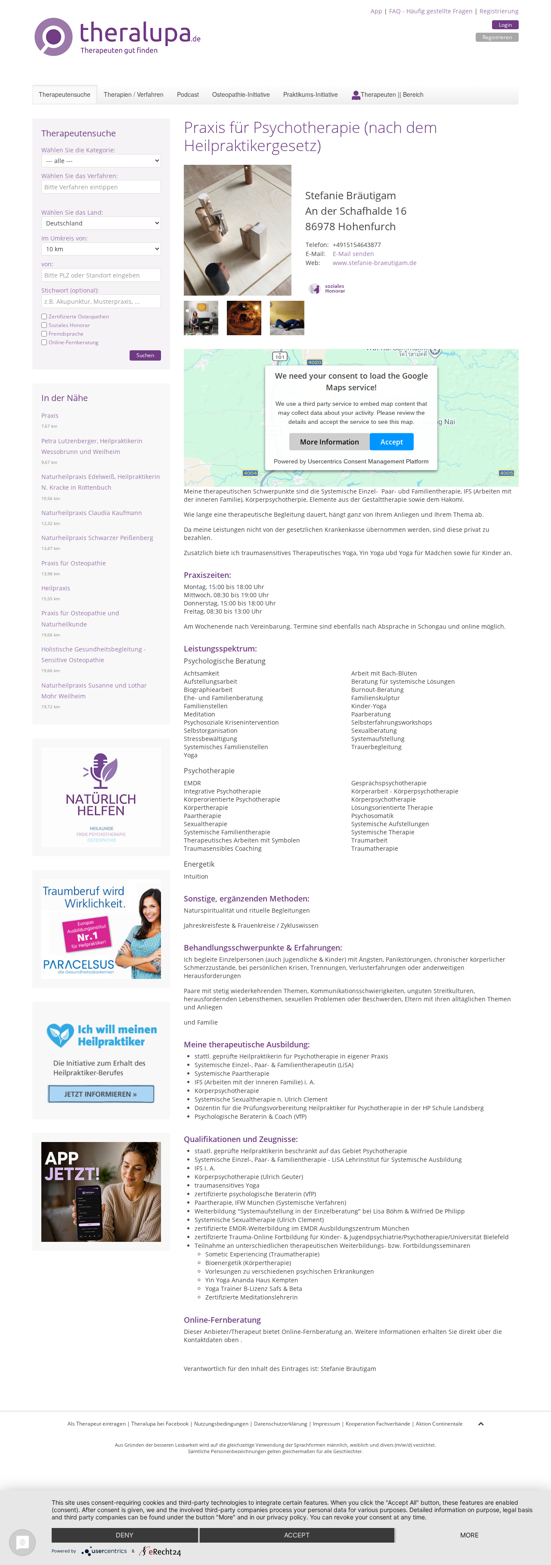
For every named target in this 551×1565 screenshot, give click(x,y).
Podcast (188, 94)
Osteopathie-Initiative (241, 94)
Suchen (145, 355)
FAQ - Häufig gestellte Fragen (431, 11)
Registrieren (497, 37)
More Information (329, 442)
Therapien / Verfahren (134, 94)
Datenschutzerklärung (280, 1423)
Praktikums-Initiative (310, 94)
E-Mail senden (353, 254)
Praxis (50, 415)
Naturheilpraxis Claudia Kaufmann (91, 513)
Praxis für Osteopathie (73, 563)
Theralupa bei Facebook (160, 1423)
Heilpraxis (55, 588)
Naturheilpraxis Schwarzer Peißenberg (97, 538)
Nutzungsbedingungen (221, 1423)
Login (505, 24)
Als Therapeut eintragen (97, 1423)
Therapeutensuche (64, 94)
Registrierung (499, 11)
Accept (392, 442)
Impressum (326, 1423)
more (469, 1535)
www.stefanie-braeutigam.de (375, 263)
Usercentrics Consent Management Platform (368, 461)
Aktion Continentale (439, 1423)
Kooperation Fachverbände (378, 1423)
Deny (124, 1535)
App (376, 11)
